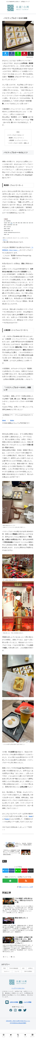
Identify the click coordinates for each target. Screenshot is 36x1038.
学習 (4, 968)
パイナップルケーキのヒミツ (15, 135)
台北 (5, 861)
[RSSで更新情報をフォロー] (25, 881)
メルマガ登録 (27, 1002)
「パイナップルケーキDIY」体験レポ (18, 143)
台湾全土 (30, 968)
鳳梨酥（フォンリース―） (16, 137)
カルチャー (7, 971)
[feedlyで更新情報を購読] (10, 881)
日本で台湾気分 (28, 971)
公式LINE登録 (14, 1002)
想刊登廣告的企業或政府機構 (18, 1023)
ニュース (17, 971)
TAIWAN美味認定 (13, 968)
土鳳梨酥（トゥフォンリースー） (18, 140)
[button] (32, 502)
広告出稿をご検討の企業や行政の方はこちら (18, 1021)
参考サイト (5, 239)
